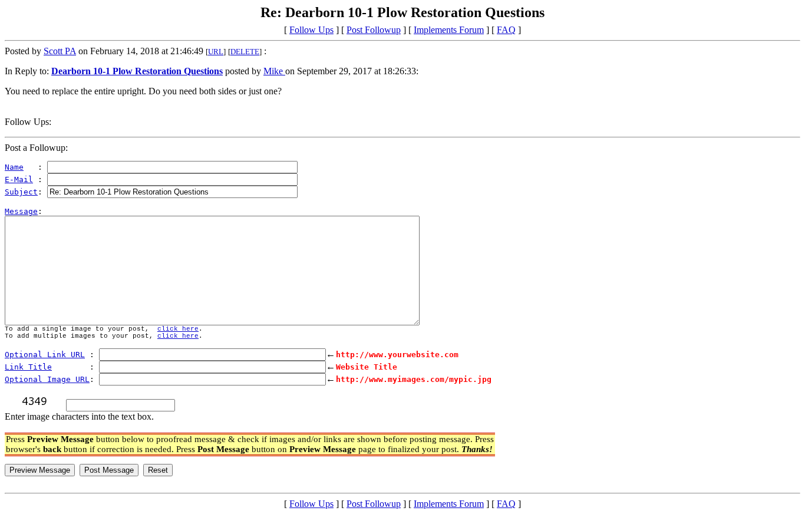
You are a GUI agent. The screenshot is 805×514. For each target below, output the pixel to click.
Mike (274, 71)
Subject (21, 191)
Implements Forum (449, 30)
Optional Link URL (45, 354)
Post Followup (374, 30)
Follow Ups (311, 30)
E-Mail (19, 179)
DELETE (244, 51)
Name (14, 167)
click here (178, 328)
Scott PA (60, 51)
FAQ (506, 30)
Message (21, 211)
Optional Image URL (47, 379)
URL (215, 51)
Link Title (28, 367)
